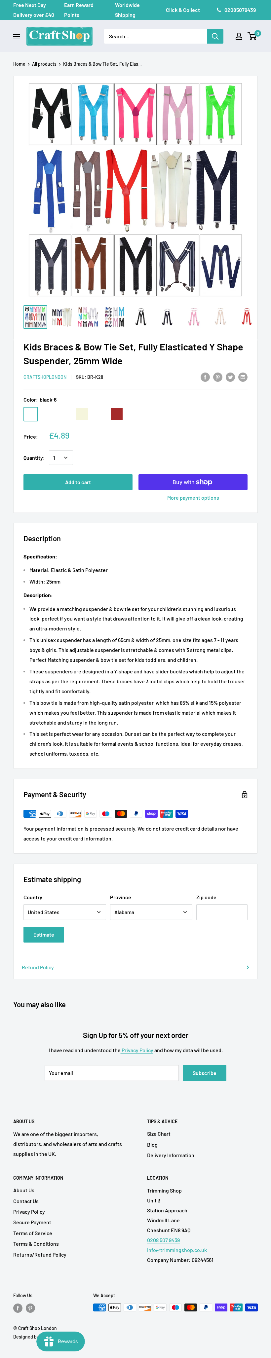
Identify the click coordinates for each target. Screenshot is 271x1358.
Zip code (206, 897)
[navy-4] (48, 414)
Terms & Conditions (36, 1243)
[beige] (82, 414)
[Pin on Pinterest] (217, 377)
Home (19, 64)
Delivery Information (170, 1155)
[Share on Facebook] (205, 377)
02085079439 (240, 10)
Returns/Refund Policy (39, 1254)
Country (32, 897)
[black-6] (31, 414)
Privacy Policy (137, 1050)
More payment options (193, 497)
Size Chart (159, 1133)
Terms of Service (32, 1233)
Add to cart (78, 482)
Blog (152, 1144)
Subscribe (204, 1073)
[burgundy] (151, 414)
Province (120, 897)
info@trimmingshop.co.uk (177, 1250)
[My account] (239, 36)
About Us (23, 1190)
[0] (252, 36)
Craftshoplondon (44, 377)
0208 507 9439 (163, 1240)
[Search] (215, 36)
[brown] (117, 414)
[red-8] (99, 414)
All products (44, 64)
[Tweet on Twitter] (230, 377)
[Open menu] (16, 36)
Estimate (43, 934)
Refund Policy (38, 967)
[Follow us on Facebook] (17, 1308)
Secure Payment (32, 1222)
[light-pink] (65, 414)
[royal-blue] (134, 414)
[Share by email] (243, 377)
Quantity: (34, 457)
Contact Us (26, 1201)
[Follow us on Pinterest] (30, 1308)
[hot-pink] (168, 414)
